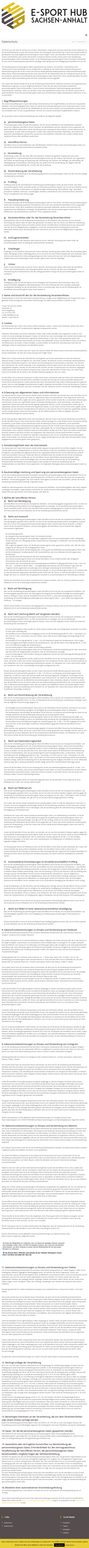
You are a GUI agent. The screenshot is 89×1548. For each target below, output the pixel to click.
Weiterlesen (69, 1545)
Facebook (66, 1523)
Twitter (65, 1526)
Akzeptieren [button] (59, 1545)
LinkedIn (66, 1533)
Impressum (8, 1523)
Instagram (66, 1529)
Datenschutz (8, 1526)
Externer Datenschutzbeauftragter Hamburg (36, 1500)
